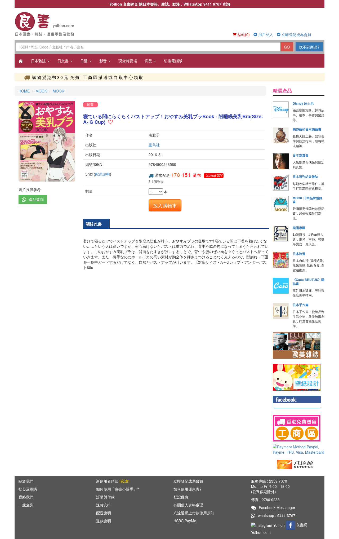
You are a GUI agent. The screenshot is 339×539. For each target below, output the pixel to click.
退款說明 (103, 520)
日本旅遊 (299, 253)
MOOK (41, 91)
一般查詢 (26, 504)
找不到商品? (309, 47)
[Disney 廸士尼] (281, 109)
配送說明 (102, 174)
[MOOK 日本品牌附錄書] (281, 204)
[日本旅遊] (281, 260)
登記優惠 (180, 497)
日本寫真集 (301, 155)
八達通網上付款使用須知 (193, 512)
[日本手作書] (281, 311)
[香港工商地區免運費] (298, 428)
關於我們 (26, 481)
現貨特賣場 (127, 60)
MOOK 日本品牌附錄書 (307, 200)
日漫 (84, 60)
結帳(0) (243, 34)
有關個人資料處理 (188, 504)
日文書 (63, 60)
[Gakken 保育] (296, 376)
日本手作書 (301, 304)
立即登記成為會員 (295, 34)
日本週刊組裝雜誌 (305, 176)
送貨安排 (103, 504)
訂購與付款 (105, 497)
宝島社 (154, 144)
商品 (149, 60)
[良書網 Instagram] (268, 524)
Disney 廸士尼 (303, 103)
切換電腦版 (173, 60)
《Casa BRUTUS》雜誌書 (308, 281)
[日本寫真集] (281, 161)
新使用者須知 (113, 481)
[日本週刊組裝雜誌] (281, 183)
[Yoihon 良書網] (52, 24)
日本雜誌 (39, 60)
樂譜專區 (299, 227)
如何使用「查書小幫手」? (117, 489)
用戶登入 (265, 34)
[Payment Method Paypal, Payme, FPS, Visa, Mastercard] (298, 449)
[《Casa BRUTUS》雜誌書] (281, 286)
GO (287, 47)
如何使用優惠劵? (187, 489)
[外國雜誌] (296, 345)
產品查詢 (36, 199)
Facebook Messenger (277, 507)
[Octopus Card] (295, 464)
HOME (24, 91)
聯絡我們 (26, 497)
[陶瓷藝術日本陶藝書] (281, 135)
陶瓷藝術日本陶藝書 (307, 129)
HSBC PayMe (184, 520)
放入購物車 (165, 205)
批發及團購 (28, 489)
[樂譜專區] (281, 234)
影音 (103, 60)
